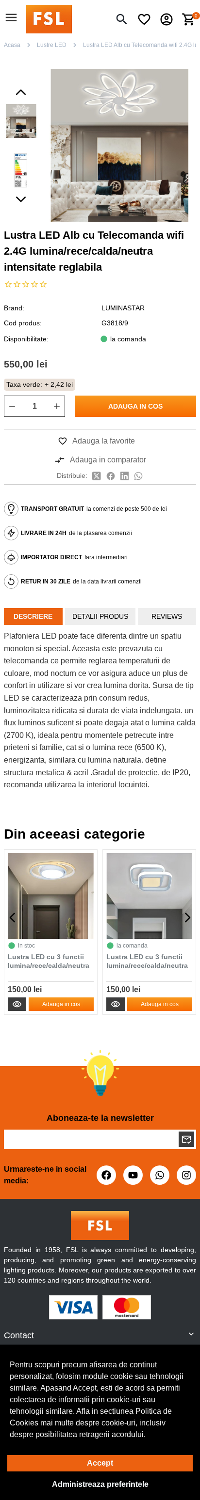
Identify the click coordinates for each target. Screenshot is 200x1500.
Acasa (12, 45)
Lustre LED (52, 45)
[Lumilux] (49, 19)
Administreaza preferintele (100, 1484)
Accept (100, 1463)
